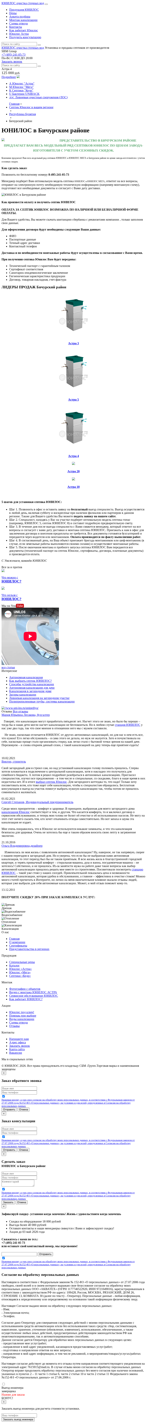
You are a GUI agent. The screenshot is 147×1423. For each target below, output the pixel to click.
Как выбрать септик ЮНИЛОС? (30, 680)
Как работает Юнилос (23, 30)
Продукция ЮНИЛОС (24, 9)
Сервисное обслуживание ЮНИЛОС (33, 995)
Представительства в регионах (29, 949)
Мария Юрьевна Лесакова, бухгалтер (26, 714)
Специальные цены (22, 962)
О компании (17, 942)
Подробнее (9, 77)
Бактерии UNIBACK (24, 93)
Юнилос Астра (19, 33)
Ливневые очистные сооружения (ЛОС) (38, 97)
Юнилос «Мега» (20, 972)
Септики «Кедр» (20, 975)
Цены (13, 13)
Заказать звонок (12, 61)
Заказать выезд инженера (18, 1419)
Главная (14, 103)
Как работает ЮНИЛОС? (25, 999)
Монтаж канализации (23, 20)
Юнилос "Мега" (21, 87)
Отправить (9, 1109)
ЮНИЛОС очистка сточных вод (23, 3)
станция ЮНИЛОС (127, 724)
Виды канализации (21, 1019)
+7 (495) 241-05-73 (13, 54)
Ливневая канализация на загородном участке (39, 698)
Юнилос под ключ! (21, 1012)
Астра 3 (73, 343)
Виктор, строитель (14, 761)
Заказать (8, 1202)
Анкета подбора (19, 16)
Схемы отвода (18, 23)
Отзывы (14, 1026)
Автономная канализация (26, 677)
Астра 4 (73, 456)
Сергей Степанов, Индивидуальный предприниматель (37, 802)
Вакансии (15, 1052)
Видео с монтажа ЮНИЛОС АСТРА (33, 992)
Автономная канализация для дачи (32, 687)
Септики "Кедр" (21, 90)
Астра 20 (73, 471)
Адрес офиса (17, 1042)
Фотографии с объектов (24, 988)
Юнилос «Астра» (20, 969)
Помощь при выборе (22, 1015)
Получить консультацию (25, 37)
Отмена (23, 1109)
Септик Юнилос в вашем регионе (31, 107)
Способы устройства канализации (31, 684)
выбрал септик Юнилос (51, 781)
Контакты (15, 27)
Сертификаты (18, 945)
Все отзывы (20, 711)
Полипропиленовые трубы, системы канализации (42, 701)
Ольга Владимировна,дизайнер (22, 845)
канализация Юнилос (16, 812)
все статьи (8, 667)
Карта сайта (17, 1049)
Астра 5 (73, 399)
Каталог (14, 965)
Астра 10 (73, 486)
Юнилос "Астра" (21, 83)
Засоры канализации (22, 694)
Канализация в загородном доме (30, 691)
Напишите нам (19, 1039)
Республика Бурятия (22, 114)
